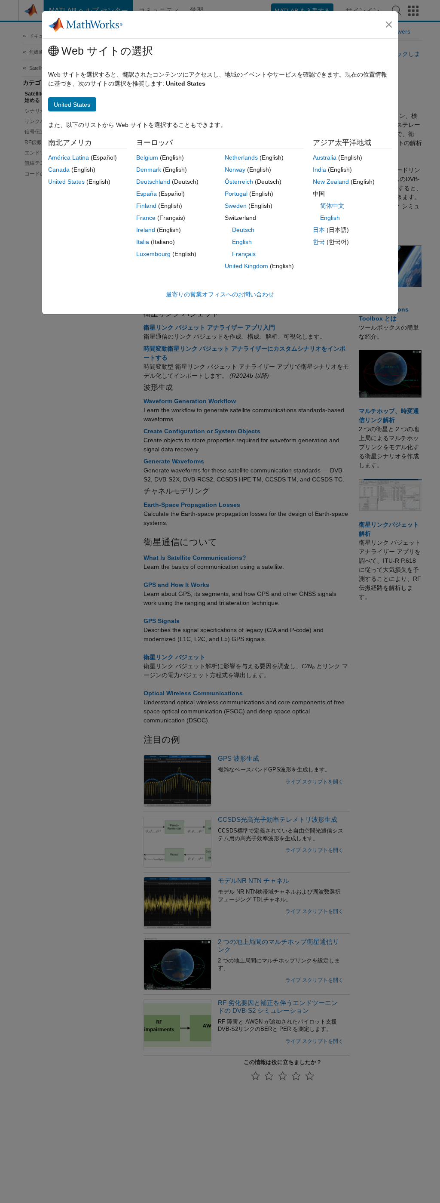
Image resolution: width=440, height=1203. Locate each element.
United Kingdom (246, 265)
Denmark (148, 169)
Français (244, 253)
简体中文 (332, 205)
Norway (235, 169)
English (242, 241)
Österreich (239, 181)
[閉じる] (389, 25)
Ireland (145, 229)
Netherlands (241, 157)
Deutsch (243, 229)
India (319, 169)
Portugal (236, 193)
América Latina (68, 157)
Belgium (147, 157)
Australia (324, 157)
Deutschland (153, 181)
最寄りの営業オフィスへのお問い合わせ (220, 294)
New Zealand (331, 181)
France (146, 217)
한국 (319, 241)
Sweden (236, 205)
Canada (59, 169)
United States (66, 181)
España (146, 193)
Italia (142, 241)
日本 (319, 229)
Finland (146, 205)
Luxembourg (153, 253)
